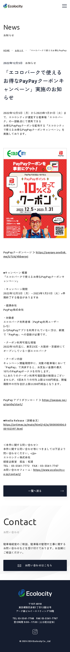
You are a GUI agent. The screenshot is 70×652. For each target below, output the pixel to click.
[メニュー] (64, 6)
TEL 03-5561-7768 (23, 618)
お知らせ (19, 50)
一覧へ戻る (35, 490)
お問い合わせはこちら (38, 565)
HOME (6, 50)
